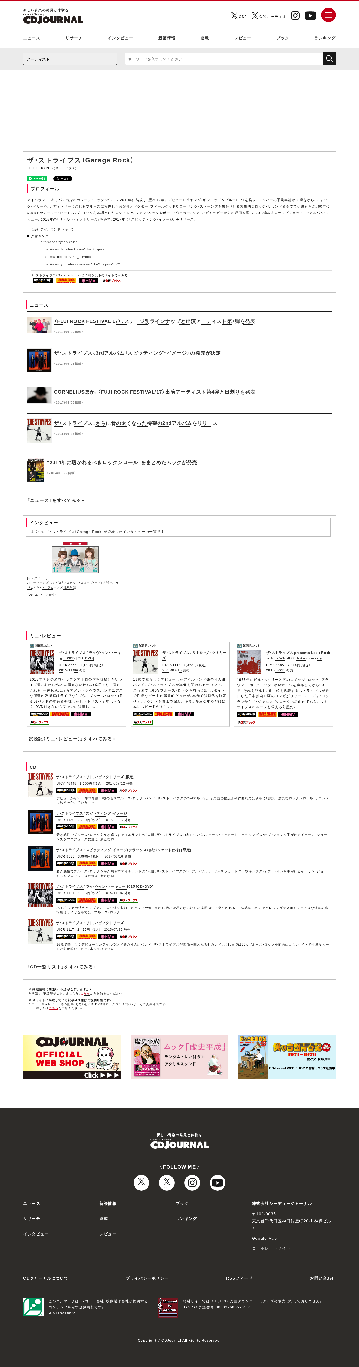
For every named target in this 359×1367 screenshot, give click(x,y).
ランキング (325, 38)
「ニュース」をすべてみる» (55, 500)
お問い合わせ (323, 1278)
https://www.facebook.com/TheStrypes (72, 249)
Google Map (264, 1238)
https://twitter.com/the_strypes (66, 257)
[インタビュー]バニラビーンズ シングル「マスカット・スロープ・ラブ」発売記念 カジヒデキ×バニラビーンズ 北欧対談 (72, 582)
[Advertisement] (179, 113)
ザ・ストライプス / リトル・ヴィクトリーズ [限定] (95, 776)
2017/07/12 (115, 783)
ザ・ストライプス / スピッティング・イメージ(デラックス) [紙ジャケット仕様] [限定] (123, 849)
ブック (282, 38)
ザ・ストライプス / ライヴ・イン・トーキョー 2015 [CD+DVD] (90, 655)
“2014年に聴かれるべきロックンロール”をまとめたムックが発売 (122, 462)
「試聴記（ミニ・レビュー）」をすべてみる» (70, 738)
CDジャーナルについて (46, 1278)
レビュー (242, 38)
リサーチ (74, 38)
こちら (85, 993)
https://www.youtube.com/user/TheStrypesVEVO (81, 264)
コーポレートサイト (271, 1248)
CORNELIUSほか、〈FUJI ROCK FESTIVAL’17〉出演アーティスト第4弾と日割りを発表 (154, 391)
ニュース (31, 38)
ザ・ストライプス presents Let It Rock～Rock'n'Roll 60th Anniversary (298, 655)
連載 (205, 38)
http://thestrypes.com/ (59, 242)
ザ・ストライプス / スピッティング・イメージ (91, 813)
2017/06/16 (113, 819)
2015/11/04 (68, 669)
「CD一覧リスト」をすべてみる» (61, 966)
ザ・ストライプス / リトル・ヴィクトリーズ (90, 922)
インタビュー (121, 38)
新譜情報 (167, 38)
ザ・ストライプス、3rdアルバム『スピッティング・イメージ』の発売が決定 (137, 352)
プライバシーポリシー (147, 1278)
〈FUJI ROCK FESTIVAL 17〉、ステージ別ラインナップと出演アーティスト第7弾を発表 (154, 320)
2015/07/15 (172, 669)
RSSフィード (239, 1278)
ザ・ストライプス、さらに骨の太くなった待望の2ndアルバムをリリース (136, 422)
